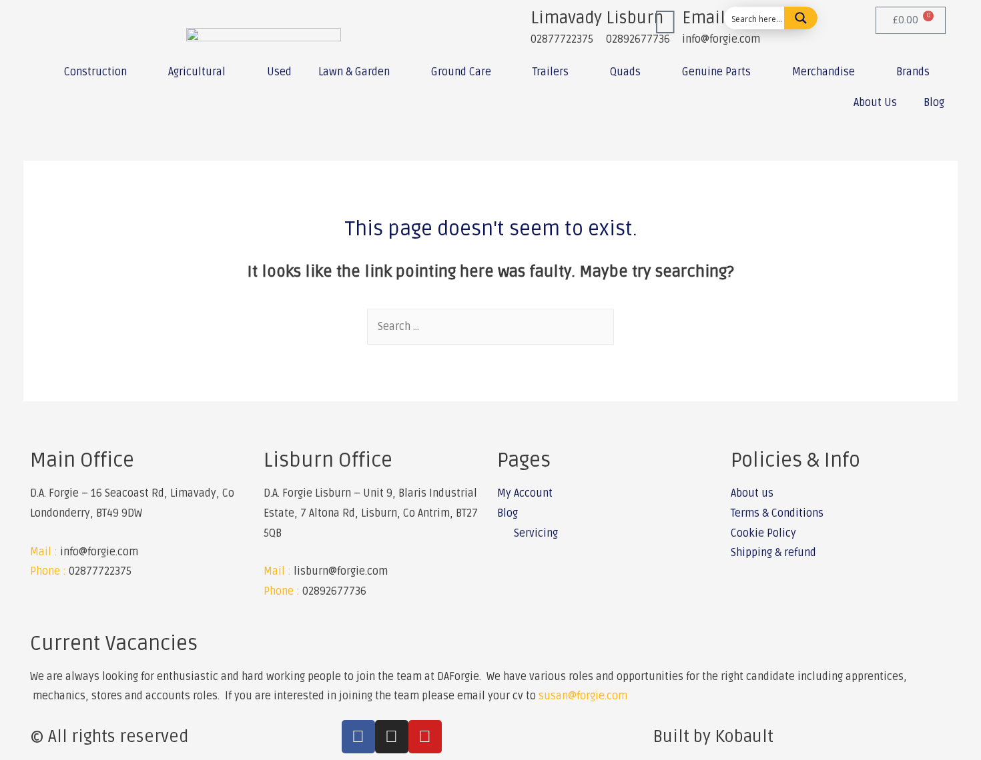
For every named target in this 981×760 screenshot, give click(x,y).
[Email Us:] (665, 23)
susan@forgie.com (583, 696)
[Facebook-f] (358, 736)
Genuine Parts (716, 72)
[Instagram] (391, 736)
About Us (875, 102)
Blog (934, 102)
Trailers (551, 72)
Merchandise (823, 72)
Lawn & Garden (354, 72)
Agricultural (197, 72)
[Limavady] (514, 23)
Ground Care (461, 72)
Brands (913, 72)
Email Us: (718, 18)
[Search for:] (490, 326)
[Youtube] (425, 736)
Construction (95, 72)
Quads (625, 72)
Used (279, 72)
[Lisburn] (589, 23)
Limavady (566, 18)
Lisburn (634, 18)
